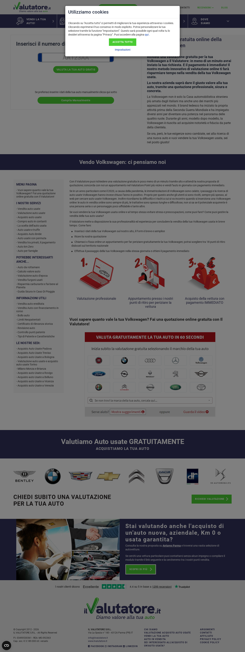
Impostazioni (122, 49)
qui (147, 34)
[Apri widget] (6, 645)
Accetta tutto (123, 42)
